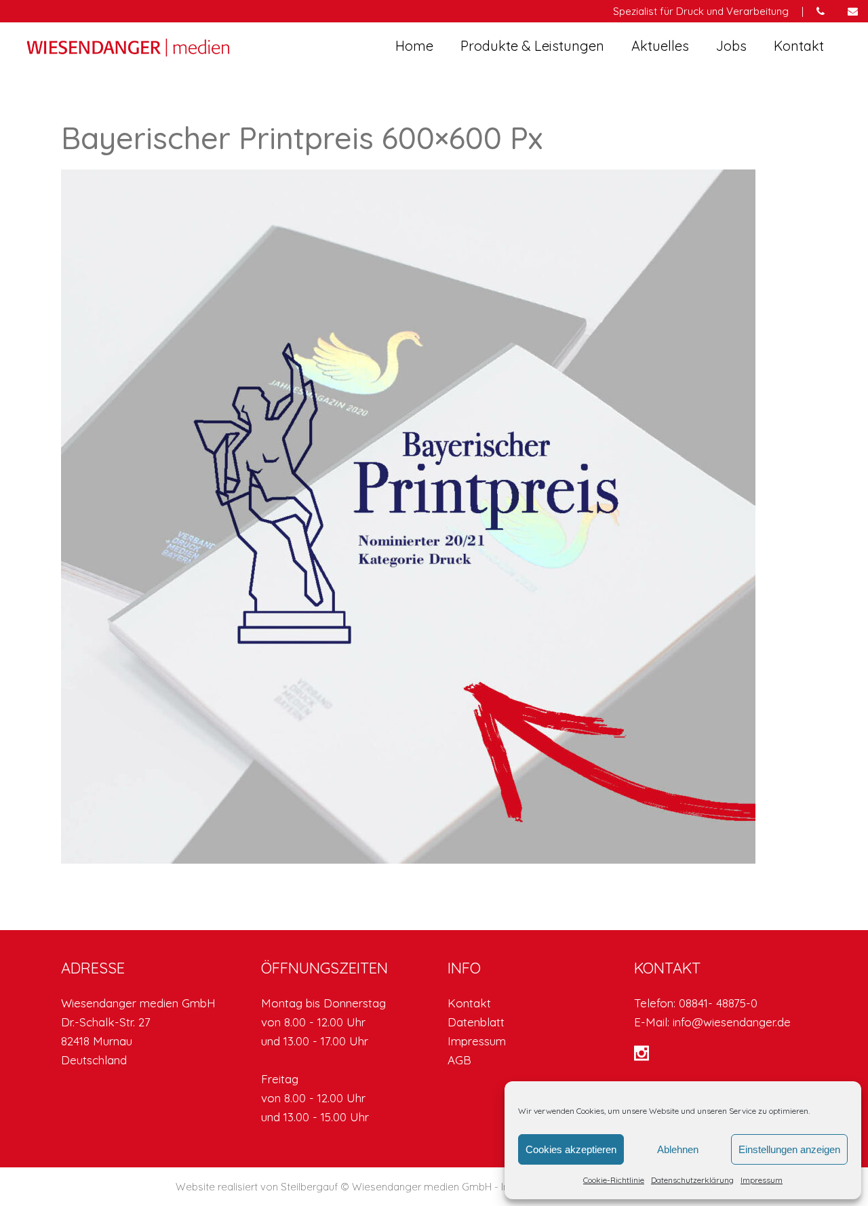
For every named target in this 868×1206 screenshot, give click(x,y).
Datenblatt (476, 1022)
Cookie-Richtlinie (613, 1180)
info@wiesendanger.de (732, 1022)
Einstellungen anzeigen (789, 1149)
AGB (459, 1060)
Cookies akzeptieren (571, 1149)
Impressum (762, 1180)
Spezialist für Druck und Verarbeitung (701, 11)
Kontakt (469, 1003)
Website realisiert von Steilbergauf (258, 1186)
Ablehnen (677, 1149)
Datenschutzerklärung (692, 1180)
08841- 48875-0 (718, 1003)
